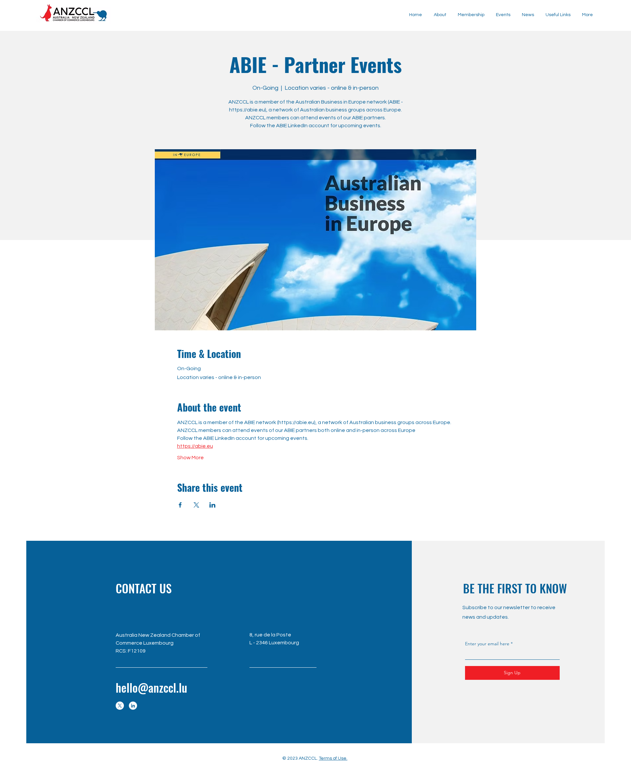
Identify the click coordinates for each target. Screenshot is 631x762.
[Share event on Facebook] (180, 505)
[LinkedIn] (133, 706)
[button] (528, 15)
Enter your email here (487, 643)
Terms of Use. (333, 758)
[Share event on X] (196, 505)
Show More (190, 457)
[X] (120, 706)
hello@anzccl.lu (151, 687)
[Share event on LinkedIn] (212, 505)
